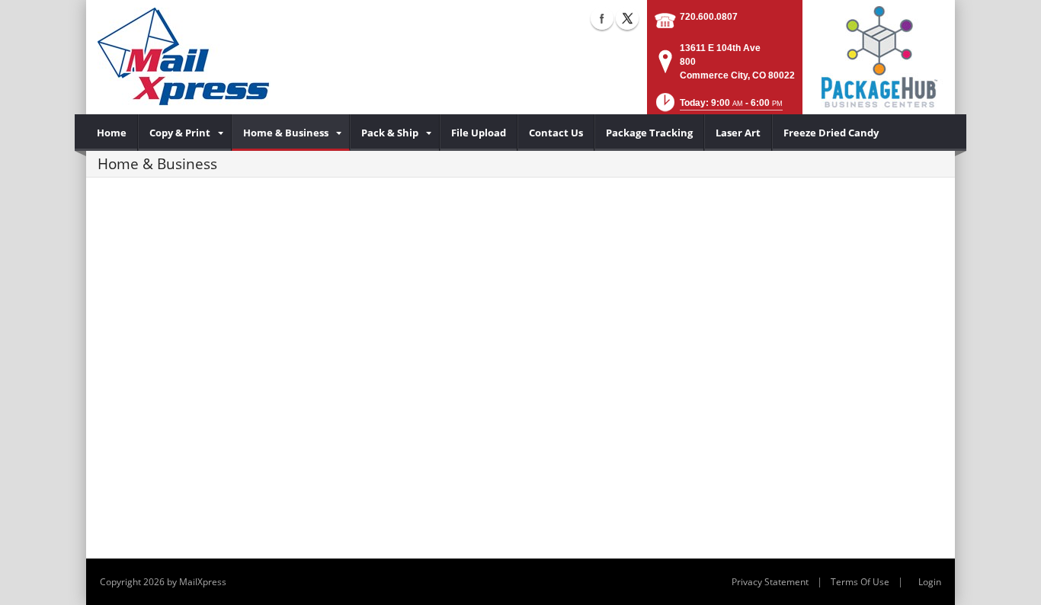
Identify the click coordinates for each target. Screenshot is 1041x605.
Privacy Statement (770, 581)
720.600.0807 (709, 16)
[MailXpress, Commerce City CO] (184, 57)
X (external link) (627, 18)
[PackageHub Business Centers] (878, 55)
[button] (718, 107)
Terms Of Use (860, 581)
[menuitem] (112, 132)
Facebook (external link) (602, 18)
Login (929, 581)
